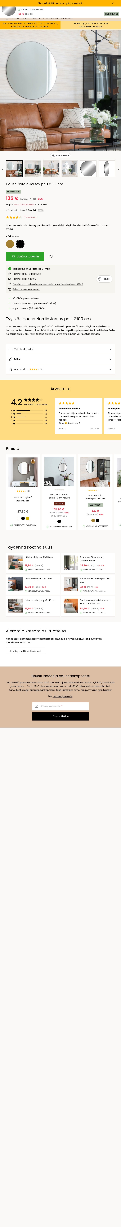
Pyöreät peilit (36, 18)
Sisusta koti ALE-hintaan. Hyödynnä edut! (60, 3)
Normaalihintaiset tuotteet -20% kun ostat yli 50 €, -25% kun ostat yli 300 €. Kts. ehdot (30, 25)
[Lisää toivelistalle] (50, 256)
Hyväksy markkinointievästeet (25, 651)
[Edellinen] (2, 168)
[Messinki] (10, 244)
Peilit (25, 18)
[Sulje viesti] (112, 3)
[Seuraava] (118, 168)
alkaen (27, 210)
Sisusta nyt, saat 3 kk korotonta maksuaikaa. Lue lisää (91, 25)
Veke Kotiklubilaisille (24, 204)
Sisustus (15, 18)
